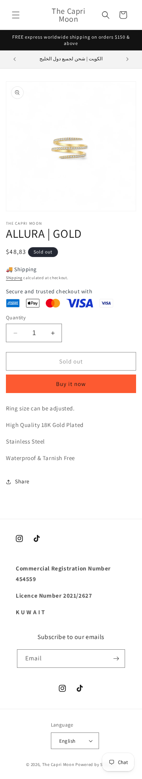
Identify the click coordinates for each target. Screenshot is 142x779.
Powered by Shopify (95, 764)
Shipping (14, 277)
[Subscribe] (116, 658)
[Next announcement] (127, 59)
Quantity (16, 317)
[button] (15, 15)
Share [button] (22, 481)
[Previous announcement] (14, 59)
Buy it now (71, 384)
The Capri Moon (58, 764)
